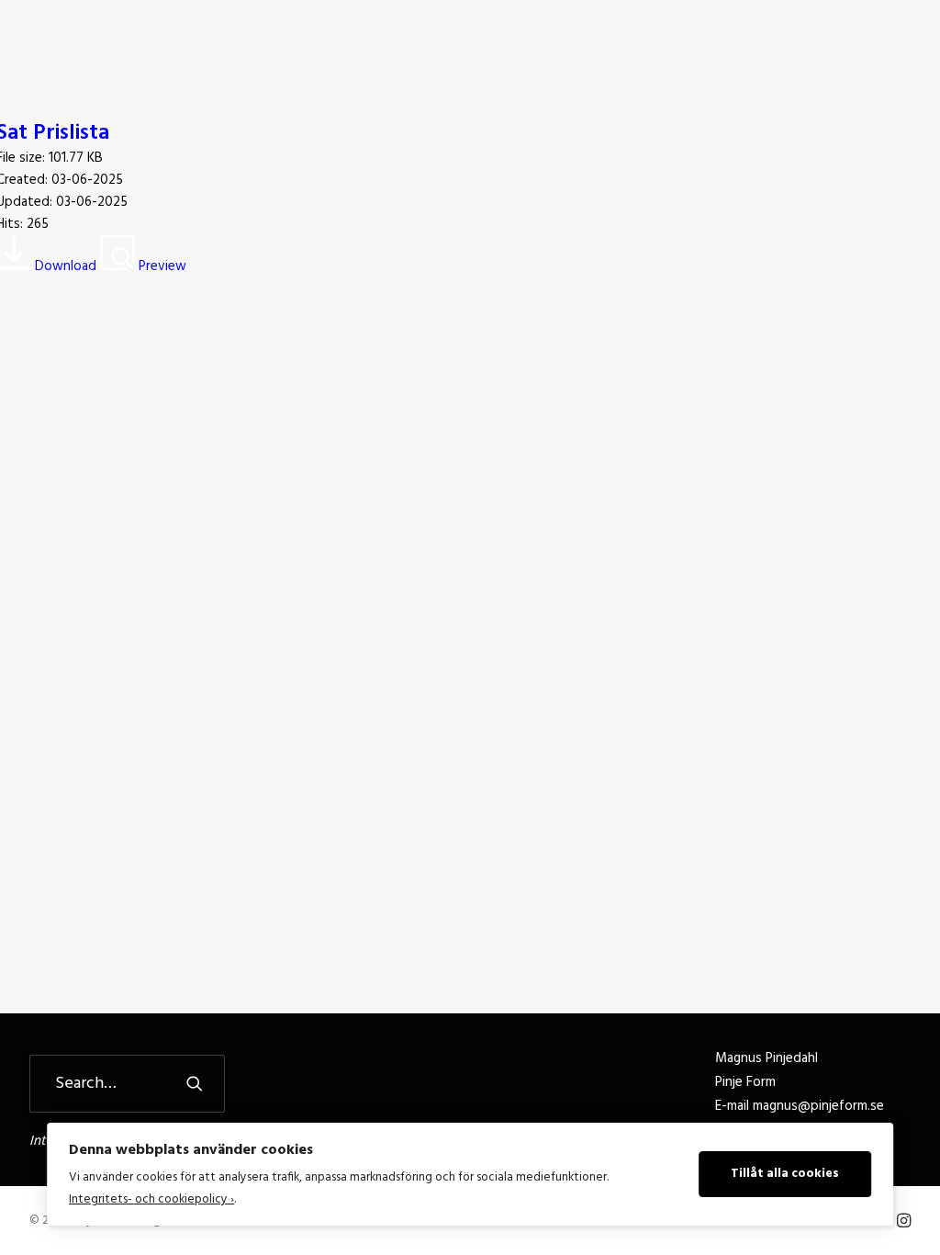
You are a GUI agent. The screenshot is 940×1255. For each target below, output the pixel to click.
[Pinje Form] (112, 48)
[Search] (127, 1084)
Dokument (830, 47)
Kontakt (743, 47)
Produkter (547, 47)
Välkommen (335, 47)
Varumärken (649, 47)
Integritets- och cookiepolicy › (151, 1199)
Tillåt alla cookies (785, 1173)
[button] (902, 48)
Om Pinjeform (441, 47)
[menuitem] (335, 48)
